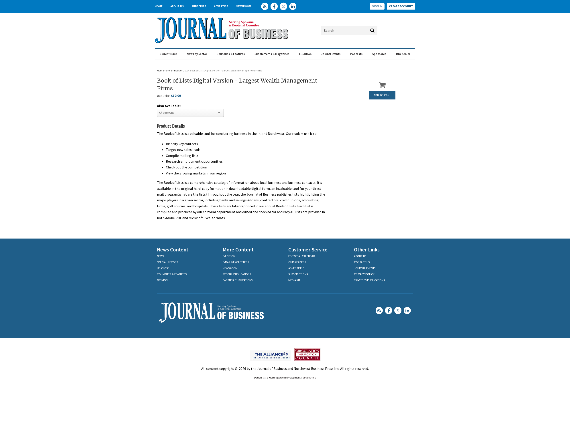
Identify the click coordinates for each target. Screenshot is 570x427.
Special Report (167, 262)
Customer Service (308, 249)
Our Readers (297, 262)
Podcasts (356, 54)
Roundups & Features (231, 54)
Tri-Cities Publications (369, 280)
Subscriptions (298, 274)
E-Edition (305, 54)
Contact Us (362, 262)
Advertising (296, 268)
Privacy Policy (364, 274)
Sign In (377, 6)
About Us (177, 6)
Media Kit (294, 280)
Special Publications (237, 274)
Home (159, 6)
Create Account (401, 6)
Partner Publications (237, 280)
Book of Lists (181, 70)
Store (169, 70)
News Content (172, 249)
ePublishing (309, 377)
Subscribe (198, 6)
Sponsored (379, 54)
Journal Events (330, 54)
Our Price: (163, 95)
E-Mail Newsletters (236, 262)
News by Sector (197, 54)
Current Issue (168, 54)
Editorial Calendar (301, 256)
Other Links (367, 249)
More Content (238, 249)
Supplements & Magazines (271, 54)
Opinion (162, 280)
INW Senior (403, 54)
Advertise (221, 6)
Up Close (163, 268)
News (160, 256)
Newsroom (243, 6)
